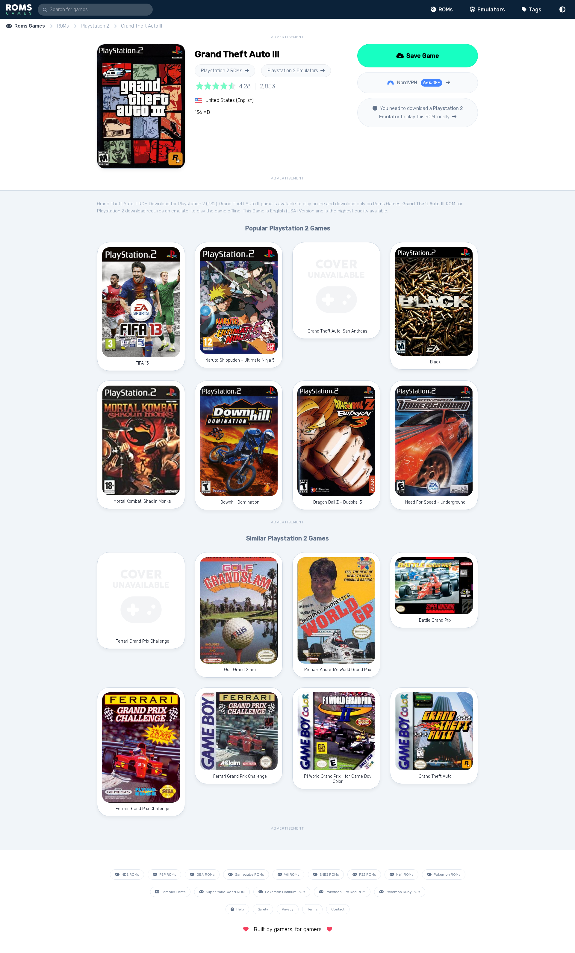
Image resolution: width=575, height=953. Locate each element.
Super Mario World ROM (225, 892)
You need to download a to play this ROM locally (421, 112)
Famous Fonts (173, 892)
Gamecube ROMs (249, 874)
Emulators (490, 9)
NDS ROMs (130, 874)
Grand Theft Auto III (141, 26)
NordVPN (418, 82)
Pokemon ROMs (446, 874)
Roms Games (29, 26)
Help (239, 909)
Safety (263, 909)
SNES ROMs (329, 874)
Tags (534, 9)
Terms (312, 909)
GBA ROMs (205, 874)
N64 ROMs (404, 874)
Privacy (287, 909)
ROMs (445, 9)
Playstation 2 (95, 26)
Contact (337, 909)
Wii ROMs (291, 874)
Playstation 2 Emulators (292, 70)
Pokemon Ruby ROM (402, 892)
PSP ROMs (167, 874)
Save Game (422, 55)
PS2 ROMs (367, 874)
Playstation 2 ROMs (221, 70)
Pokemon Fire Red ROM (345, 892)
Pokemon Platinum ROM (284, 892)
